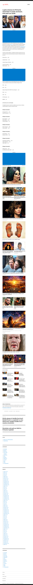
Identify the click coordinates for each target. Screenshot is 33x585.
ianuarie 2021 (5, 542)
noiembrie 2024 (6, 496)
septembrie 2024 (6, 499)
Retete (5, 453)
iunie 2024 (5, 502)
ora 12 (11, 44)
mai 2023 (5, 518)
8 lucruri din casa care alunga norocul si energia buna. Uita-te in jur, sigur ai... (10, 397)
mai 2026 (5, 475)
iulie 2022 (5, 530)
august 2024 (5, 500)
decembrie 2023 (6, 509)
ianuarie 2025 (5, 494)
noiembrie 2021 (6, 539)
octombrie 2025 (6, 483)
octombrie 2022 (6, 526)
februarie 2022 (5, 536)
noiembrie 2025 (6, 482)
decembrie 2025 (6, 481)
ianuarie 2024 (5, 508)
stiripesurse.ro (22, 46)
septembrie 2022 (6, 527)
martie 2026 (5, 477)
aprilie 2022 (5, 533)
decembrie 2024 (6, 495)
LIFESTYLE (5, 557)
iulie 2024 (5, 501)
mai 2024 (5, 503)
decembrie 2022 (6, 524)
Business (4, 450)
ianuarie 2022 (5, 537)
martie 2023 (5, 520)
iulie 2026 (5, 472)
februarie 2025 (5, 493)
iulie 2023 (5, 515)
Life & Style (5, 452)
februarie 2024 (5, 507)
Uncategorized (5, 463)
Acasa (4, 572)
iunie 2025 (5, 488)
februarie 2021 (5, 540)
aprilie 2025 (5, 490)
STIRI (4, 462)
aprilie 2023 (5, 519)
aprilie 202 (5, 544)
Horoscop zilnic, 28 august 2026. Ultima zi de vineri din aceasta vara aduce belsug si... (10, 375)
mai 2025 (5, 489)
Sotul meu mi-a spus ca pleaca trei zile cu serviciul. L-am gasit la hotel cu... (22, 392)
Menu (28, 4)
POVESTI (4, 457)
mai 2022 (5, 532)
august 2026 (5, 471)
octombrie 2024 (6, 497)
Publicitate (5, 458)
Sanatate (4, 459)
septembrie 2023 (6, 513)
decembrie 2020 (6, 543)
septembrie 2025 (6, 484)
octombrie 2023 (6, 512)
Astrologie (5, 552)
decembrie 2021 (6, 538)
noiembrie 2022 (6, 525)
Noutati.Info (4, 583)
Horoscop (5, 451)
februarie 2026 (5, 478)
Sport (4, 564)
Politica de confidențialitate (8, 439)
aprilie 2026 (5, 476)
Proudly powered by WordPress (19, 583)
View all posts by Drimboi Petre (7, 407)
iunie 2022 (5, 531)
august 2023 (5, 514)
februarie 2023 (5, 521)
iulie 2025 (5, 487)
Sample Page (5, 440)
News (4, 456)
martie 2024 (5, 506)
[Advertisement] (14, 36)
